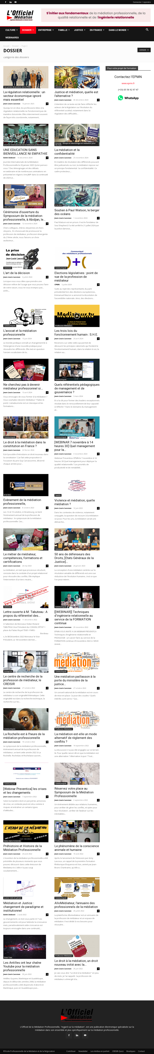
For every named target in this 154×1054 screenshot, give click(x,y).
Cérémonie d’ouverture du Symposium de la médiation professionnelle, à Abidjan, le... (24, 215)
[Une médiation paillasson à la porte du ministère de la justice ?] (77, 662)
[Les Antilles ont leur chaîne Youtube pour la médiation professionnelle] (25, 947)
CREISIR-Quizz (118, 1051)
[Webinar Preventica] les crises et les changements (24, 790)
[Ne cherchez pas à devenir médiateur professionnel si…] (25, 370)
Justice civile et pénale (12, 898)
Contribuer (71, 1051)
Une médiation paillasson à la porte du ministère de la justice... (74, 680)
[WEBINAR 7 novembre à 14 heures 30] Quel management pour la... (74, 446)
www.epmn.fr (128, 83)
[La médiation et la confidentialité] (77, 135)
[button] (147, 30)
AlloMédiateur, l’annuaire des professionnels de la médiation (76, 905)
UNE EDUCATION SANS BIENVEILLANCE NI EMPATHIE (25, 151)
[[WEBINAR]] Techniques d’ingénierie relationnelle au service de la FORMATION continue (73, 617)
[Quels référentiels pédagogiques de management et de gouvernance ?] (77, 370)
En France (96, 29)
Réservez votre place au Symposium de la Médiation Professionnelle (74, 792)
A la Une (58, 205)
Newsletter (83, 1051)
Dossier (26, 29)
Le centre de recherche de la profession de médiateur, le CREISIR (22, 680)
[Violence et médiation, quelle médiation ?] (77, 485)
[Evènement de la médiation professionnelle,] (25, 485)
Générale (58, 87)
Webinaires (12, 37)
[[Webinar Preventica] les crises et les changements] (25, 774)
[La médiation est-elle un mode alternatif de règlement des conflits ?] (77, 719)
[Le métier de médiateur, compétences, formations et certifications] (25, 539)
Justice (78, 29)
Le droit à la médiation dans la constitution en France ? (24, 444)
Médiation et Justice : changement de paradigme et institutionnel (23, 906)
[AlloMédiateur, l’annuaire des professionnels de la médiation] (77, 888)
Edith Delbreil (9, 158)
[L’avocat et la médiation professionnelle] (25, 316)
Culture (10, 29)
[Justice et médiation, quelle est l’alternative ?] (77, 77)
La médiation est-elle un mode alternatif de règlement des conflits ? (75, 737)
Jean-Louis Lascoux (11, 103)
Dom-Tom (8, 957)
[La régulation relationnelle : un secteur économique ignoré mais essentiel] (25, 77)
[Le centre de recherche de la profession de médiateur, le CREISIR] (25, 662)
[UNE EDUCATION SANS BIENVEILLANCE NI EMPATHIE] (25, 135)
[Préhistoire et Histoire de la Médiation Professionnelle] (25, 831)
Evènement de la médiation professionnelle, (22, 501)
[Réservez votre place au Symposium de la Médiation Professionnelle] (77, 774)
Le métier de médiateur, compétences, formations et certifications (22, 558)
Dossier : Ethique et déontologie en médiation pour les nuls (75, 144)
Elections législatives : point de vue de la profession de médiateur (76, 276)
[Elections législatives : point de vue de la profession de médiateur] (77, 258)
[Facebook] (5, 2)
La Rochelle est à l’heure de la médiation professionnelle (24, 736)
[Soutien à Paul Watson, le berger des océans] (77, 195)
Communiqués (60, 268)
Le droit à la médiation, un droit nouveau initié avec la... (76, 962)
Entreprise (44, 29)
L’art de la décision (16, 273)
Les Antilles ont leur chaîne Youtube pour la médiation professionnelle (22, 966)
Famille (62, 29)
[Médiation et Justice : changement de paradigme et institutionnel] (25, 888)
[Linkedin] (10, 2)
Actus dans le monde (12, 841)
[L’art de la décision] (25, 258)
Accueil (6, 46)
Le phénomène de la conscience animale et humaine (76, 848)
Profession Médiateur (63, 326)
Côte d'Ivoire (9, 207)
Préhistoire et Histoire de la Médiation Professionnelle (22, 848)
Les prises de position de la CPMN (17, 87)
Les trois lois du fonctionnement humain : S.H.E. (76, 332)
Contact (141, 1051)
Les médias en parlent (100, 1051)
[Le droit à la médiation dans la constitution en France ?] (25, 427)
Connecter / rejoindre (142, 2)
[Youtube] (15, 2)
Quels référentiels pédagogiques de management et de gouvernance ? (77, 388)
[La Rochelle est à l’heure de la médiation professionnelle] (25, 719)
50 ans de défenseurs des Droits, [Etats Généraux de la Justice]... (74, 558)
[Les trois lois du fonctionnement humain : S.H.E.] (77, 316)
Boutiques (130, 1051)
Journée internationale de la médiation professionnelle (25, 145)
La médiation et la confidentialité (67, 151)
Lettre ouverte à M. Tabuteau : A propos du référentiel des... (25, 613)
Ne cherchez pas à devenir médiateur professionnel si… (23, 386)
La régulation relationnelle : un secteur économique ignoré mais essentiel (24, 95)
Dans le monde (117, 29)
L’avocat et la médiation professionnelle (20, 332)
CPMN (57, 284)
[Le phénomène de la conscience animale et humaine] (77, 831)
